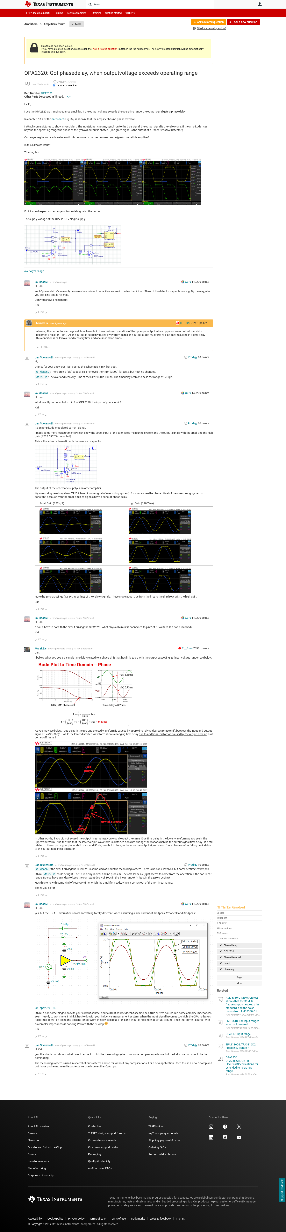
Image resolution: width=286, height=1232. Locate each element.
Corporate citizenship (41, 1175)
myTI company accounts (163, 1133)
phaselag (229, 969)
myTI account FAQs (100, 1168)
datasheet (58, 119)
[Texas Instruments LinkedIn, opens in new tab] (211, 1138)
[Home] (51, 4)
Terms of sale (97, 1218)
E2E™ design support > (38, 12)
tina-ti (227, 963)
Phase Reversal (232, 957)
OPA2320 (229, 951)
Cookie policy (55, 1218)
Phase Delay (231, 945)
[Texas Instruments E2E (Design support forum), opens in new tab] (225, 1138)
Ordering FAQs (157, 1147)
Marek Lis (42, 323)
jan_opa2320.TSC (45, 1008)
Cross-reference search (102, 1140)
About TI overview (38, 1126)
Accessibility (35, 1218)
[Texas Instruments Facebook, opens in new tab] (225, 1128)
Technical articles (76, 12)
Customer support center (103, 1147)
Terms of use (118, 1218)
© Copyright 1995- (42, 1224)
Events (32, 1154)
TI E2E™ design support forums (106, 1133)
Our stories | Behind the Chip (45, 1147)
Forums (59, 12)
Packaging (94, 1154)
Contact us (94, 1126)
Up (36, 313)
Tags (239, 977)
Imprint (180, 1218)
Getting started (113, 12)
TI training (95, 12)
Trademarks (138, 1218)
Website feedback (160, 1218)
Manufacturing (37, 1168)
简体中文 (130, 12)
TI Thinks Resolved (231, 907)
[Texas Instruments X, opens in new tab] (239, 1128)
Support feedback (282, 1190)
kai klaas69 (42, 282)
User (260, 4)
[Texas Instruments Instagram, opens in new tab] (211, 1128)
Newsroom (34, 1140)
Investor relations (38, 1161)
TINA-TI (68, 96)
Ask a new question (245, 22)
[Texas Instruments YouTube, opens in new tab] (239, 1138)
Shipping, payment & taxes (164, 1140)
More (78, 24)
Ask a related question (210, 22)
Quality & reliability (99, 1161)
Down (45, 313)
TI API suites (155, 1126)
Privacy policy (76, 1218)
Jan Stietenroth (40, 84)
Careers (32, 1133)
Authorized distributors (162, 1154)
